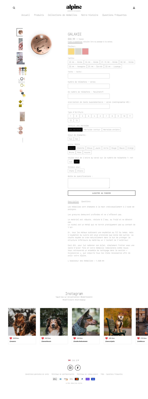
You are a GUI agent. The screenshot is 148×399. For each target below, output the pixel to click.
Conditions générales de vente (37, 374)
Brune (71, 152)
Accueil (25, 15)
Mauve (122, 148)
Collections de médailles (62, 15)
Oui (70, 139)
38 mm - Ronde (127, 62)
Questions (86, 201)
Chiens (80, 171)
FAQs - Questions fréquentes (112, 374)
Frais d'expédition (75, 42)
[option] (41, 84)
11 (130, 116)
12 (71, 120)
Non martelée (75, 130)
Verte (105, 148)
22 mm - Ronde (75, 62)
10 (124, 116)
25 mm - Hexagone (77, 66)
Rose (79, 152)
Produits (39, 15)
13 (77, 120)
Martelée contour (92, 130)
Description (73, 201)
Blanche (80, 148)
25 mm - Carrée (95, 66)
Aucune (87, 152)
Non (76, 139)
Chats (71, 171)
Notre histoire (89, 15)
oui (70, 162)
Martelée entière (111, 130)
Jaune (97, 148)
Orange (131, 148)
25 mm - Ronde (91, 62)
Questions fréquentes (114, 15)
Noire (71, 148)
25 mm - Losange (113, 66)
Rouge (113, 148)
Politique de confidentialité (63, 374)
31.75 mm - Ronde (109, 62)
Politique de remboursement (87, 374)
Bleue (89, 148)
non (76, 162)
